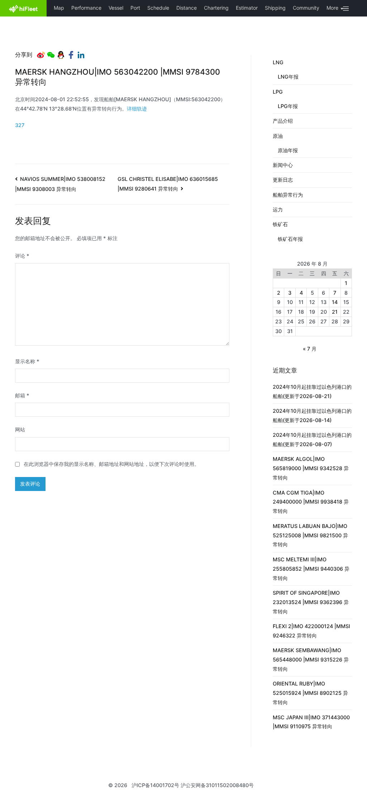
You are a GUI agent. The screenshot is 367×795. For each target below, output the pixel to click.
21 (335, 312)
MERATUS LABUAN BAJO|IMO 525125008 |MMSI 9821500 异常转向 (310, 535)
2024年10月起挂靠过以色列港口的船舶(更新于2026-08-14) (312, 415)
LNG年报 (288, 77)
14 (335, 302)
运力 (278, 209)
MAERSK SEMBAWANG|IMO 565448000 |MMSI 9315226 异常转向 (311, 659)
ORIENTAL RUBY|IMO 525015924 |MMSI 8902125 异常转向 (310, 693)
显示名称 (27, 361)
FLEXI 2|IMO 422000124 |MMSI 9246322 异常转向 (311, 631)
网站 (20, 429)
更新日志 (283, 180)
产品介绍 (283, 121)
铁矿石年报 (290, 239)
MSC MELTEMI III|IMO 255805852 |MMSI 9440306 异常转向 (311, 568)
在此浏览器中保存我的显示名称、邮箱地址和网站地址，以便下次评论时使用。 (111, 464)
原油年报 (288, 150)
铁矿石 (280, 224)
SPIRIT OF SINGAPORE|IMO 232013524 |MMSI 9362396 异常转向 (311, 602)
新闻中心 (283, 165)
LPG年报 (288, 106)
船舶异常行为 (288, 195)
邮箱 (22, 395)
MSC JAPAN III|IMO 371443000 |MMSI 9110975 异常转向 (311, 722)
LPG (278, 92)
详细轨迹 (137, 109)
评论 (22, 256)
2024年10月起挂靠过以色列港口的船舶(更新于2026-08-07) (312, 439)
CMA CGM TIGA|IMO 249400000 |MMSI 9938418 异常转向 (311, 502)
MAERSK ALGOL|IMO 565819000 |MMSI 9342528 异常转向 (311, 468)
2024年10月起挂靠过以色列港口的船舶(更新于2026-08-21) (312, 391)
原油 (278, 136)
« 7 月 (309, 349)
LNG (278, 62)
